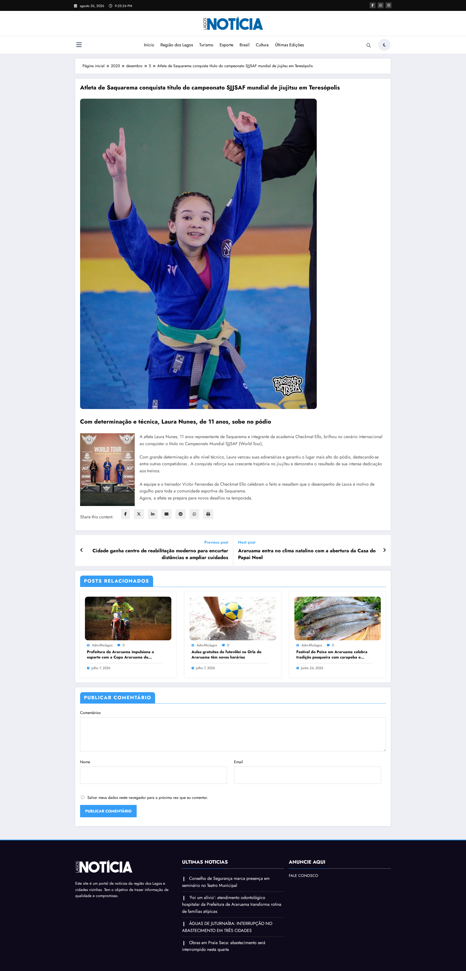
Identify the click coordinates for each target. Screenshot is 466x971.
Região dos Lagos (176, 45)
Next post (246, 542)
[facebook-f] (372, 5)
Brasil (245, 45)
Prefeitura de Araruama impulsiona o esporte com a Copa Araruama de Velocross (120, 654)
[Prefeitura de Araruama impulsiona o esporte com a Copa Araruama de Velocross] (128, 618)
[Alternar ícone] (79, 45)
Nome (85, 762)
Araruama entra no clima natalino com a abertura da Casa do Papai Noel (307, 554)
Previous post (216, 542)
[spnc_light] (384, 45)
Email (238, 762)
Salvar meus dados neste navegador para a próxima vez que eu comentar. (147, 797)
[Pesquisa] (369, 46)
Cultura (262, 45)
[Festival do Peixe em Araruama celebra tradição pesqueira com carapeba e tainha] (337, 618)
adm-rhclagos (102, 645)
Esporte (226, 45)
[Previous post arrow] (81, 550)
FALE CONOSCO (303, 875)
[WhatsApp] (194, 514)
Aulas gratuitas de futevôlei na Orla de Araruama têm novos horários (226, 654)
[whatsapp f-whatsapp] (380, 5)
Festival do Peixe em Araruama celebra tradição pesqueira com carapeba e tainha (331, 654)
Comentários (90, 712)
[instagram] (388, 5)
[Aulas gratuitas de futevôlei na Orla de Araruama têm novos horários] (233, 618)
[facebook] (125, 514)
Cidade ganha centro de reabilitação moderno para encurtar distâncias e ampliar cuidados (160, 554)
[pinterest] (180, 514)
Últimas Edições (289, 45)
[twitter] (139, 514)
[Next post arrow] (384, 550)
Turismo (206, 45)
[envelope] (166, 514)
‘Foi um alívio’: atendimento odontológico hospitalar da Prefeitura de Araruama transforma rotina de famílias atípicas (231, 904)
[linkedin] (153, 514)
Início (149, 45)
